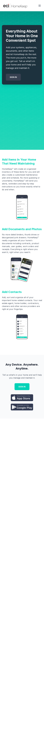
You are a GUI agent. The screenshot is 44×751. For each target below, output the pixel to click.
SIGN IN (13, 77)
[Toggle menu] (39, 5)
